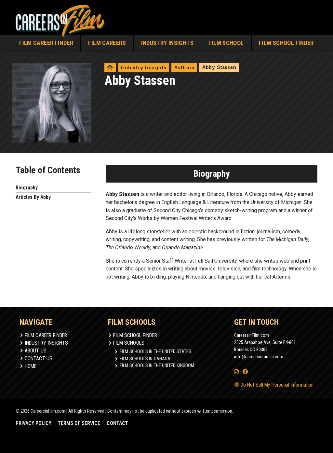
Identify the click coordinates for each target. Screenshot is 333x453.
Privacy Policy (33, 423)
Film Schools (128, 343)
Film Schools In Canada (145, 358)
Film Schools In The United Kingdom (157, 365)
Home (31, 366)
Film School (226, 42)
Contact (117, 423)
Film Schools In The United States (155, 351)
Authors (184, 67)
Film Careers (107, 42)
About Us (36, 351)
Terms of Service (79, 423)
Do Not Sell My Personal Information (276, 385)
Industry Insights (167, 42)
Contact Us (39, 358)
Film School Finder (286, 42)
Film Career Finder (46, 42)
